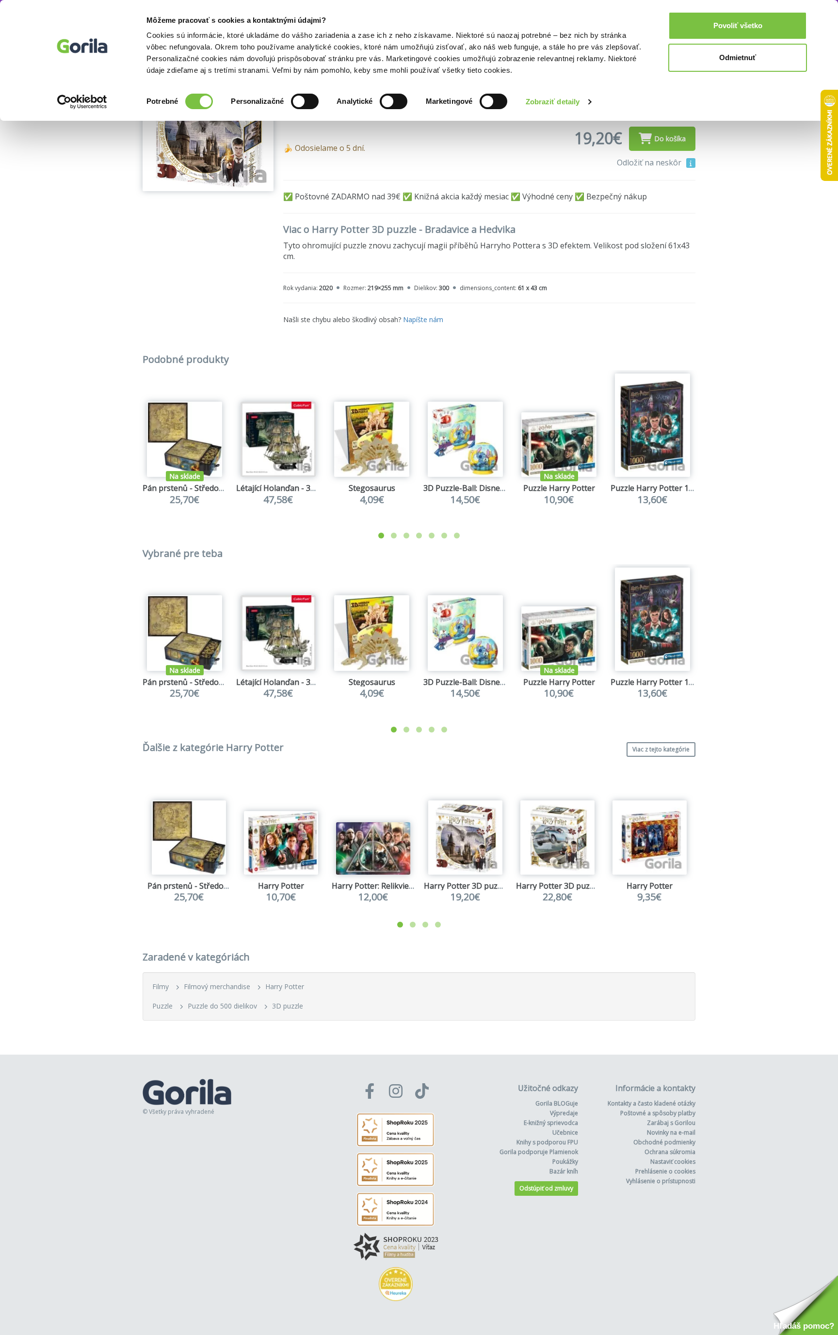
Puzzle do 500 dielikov (222, 1005)
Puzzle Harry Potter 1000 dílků (666, 488)
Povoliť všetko (737, 25)
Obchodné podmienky (664, 1142)
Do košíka (670, 138)
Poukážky (565, 1161)
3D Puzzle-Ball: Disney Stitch (474, 488)
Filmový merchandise (217, 986)
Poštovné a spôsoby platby (657, 1113)
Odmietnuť (737, 57)
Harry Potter (281, 885)
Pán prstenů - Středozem (188, 488)
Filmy (160, 986)
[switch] (305, 101)
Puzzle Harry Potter (559, 488)
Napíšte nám (423, 319)
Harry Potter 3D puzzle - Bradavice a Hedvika (505, 885)
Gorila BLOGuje (556, 1103)
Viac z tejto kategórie (661, 749)
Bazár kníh (563, 1171)
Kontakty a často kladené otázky (651, 1103)
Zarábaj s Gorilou (671, 1123)
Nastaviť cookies (672, 1161)
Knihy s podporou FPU (547, 1142)
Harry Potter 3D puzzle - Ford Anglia (582, 885)
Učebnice (565, 1132)
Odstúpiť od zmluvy (546, 1188)
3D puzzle (287, 1005)
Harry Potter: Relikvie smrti (381, 885)
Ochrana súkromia (670, 1152)
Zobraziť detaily (553, 102)
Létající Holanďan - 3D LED (284, 488)
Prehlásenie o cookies (665, 1171)
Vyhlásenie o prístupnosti (660, 1181)
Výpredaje (564, 1113)
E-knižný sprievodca (551, 1123)
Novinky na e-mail (671, 1132)
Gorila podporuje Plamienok (539, 1152)
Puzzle (162, 1005)
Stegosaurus (372, 488)
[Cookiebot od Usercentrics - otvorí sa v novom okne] (82, 102)
